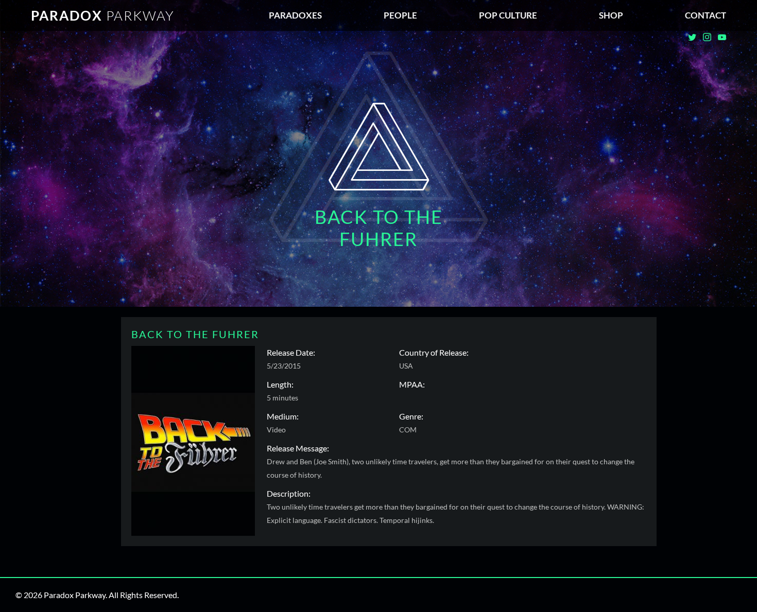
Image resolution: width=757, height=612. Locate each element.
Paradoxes (295, 15)
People (400, 15)
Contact (705, 15)
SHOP (611, 15)
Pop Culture (508, 15)
